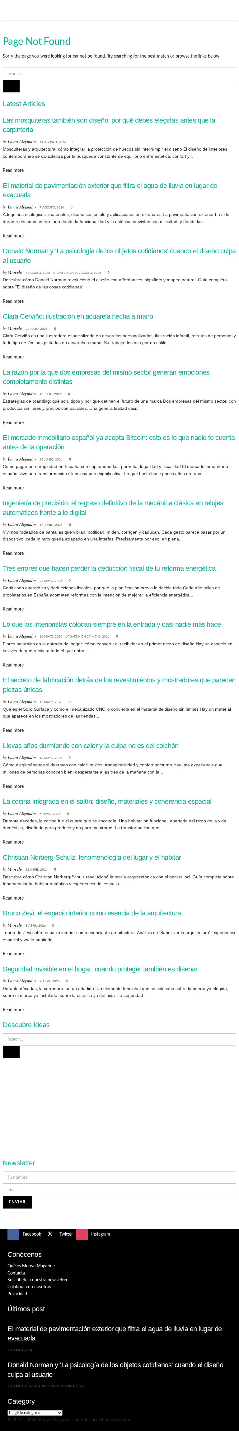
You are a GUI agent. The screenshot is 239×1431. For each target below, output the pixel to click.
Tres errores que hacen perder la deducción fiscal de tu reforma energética (109, 568)
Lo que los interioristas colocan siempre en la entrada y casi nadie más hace (112, 624)
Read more (13, 170)
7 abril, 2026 (50, 981)
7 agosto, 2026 (52, 207)
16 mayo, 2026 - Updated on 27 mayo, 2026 (75, 636)
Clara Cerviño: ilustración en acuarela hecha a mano (78, 316)
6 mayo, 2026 (50, 814)
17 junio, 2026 (51, 524)
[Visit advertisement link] (119, 1105)
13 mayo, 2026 (51, 702)
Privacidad (17, 1294)
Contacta (16, 1273)
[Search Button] (229, 10)
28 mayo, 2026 (51, 580)
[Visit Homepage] (119, 10)
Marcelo (15, 272)
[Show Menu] (10, 10)
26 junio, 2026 (51, 459)
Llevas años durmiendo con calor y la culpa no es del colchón (91, 746)
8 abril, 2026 (36, 925)
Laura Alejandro (22, 141)
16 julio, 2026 (51, 394)
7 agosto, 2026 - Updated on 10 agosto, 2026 (63, 272)
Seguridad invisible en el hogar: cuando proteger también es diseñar (100, 969)
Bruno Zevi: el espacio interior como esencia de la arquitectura (92, 913)
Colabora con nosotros (29, 1287)
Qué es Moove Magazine (31, 1266)
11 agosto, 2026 (53, 142)
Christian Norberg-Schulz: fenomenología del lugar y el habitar (92, 857)
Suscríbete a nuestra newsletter (37, 1280)
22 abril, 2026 (37, 869)
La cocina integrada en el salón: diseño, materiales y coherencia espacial (107, 801)
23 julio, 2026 (37, 328)
